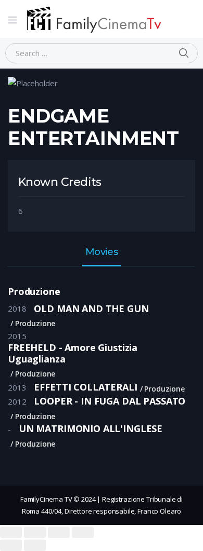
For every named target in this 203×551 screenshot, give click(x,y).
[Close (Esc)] (11, 532)
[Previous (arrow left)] (11, 545)
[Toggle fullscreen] (59, 532)
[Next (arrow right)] (35, 545)
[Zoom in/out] (83, 532)
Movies (101, 252)
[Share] (35, 532)
